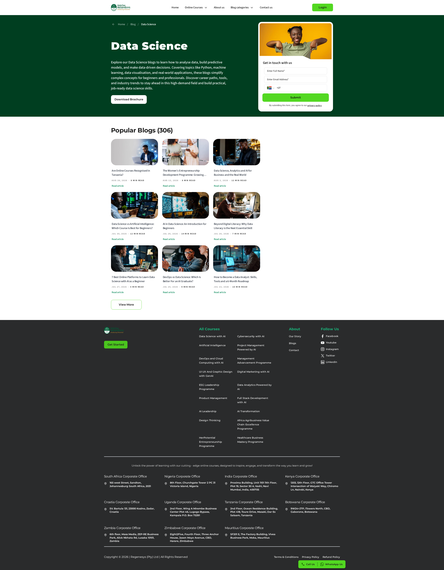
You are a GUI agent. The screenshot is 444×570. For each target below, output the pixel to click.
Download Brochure (128, 99)
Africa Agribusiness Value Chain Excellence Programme (253, 424)
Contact (294, 350)
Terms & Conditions (286, 557)
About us (219, 7)
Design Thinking (209, 420)
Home (175, 7)
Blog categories (240, 7)
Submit (295, 97)
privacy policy (314, 105)
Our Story (295, 336)
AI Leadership (208, 411)
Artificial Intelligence (212, 345)
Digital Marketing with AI (253, 371)
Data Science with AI (212, 336)
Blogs (292, 343)
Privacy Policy (310, 557)
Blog (132, 24)
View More (126, 304)
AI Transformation (248, 411)
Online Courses (194, 7)
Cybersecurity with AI (250, 336)
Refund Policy (331, 557)
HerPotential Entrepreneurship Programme (210, 442)
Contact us (266, 7)
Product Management (213, 398)
